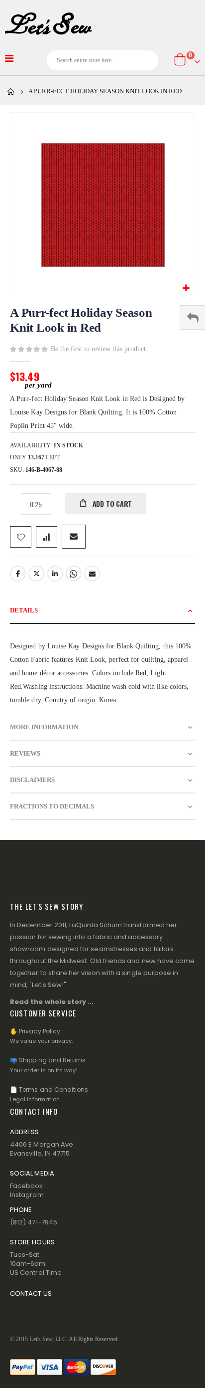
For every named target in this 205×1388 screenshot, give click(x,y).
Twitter (36, 574)
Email (92, 574)
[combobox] (103, 60)
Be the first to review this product (98, 349)
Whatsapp (74, 574)
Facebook (18, 574)
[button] (186, 288)
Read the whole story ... (52, 1001)
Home (10, 91)
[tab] (102, 610)
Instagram (27, 1194)
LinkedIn (55, 574)
